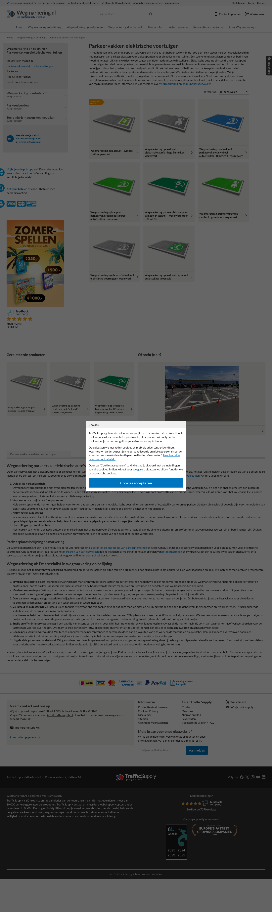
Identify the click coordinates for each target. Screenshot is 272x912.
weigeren (138, 469)
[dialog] (136, 456)
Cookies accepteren (136, 483)
